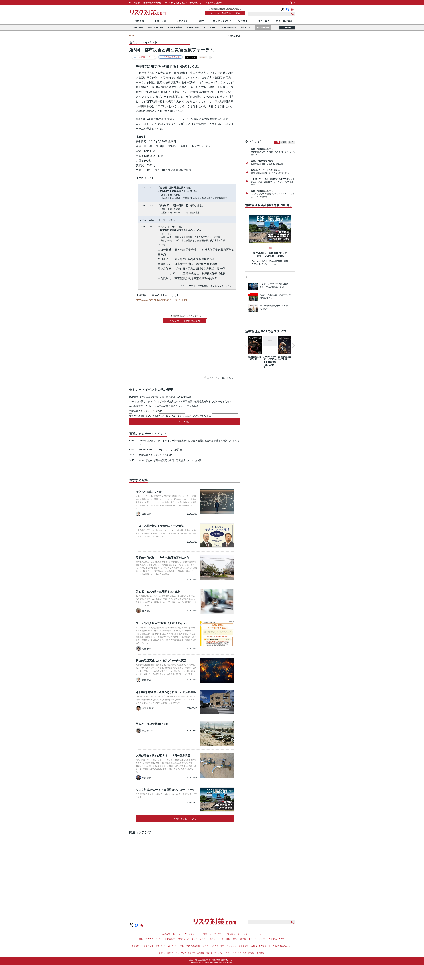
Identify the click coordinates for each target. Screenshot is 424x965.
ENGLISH (237, 953)
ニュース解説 (137, 27)
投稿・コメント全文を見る (220, 377)
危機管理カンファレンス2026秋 (145, 411)
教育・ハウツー (198, 939)
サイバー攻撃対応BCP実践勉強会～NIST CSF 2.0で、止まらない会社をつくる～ (171, 415)
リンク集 (273, 939)
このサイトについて (166, 953)
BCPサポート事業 (176, 946)
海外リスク (263, 21)
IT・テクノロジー (181, 21)
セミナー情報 (263, 27)
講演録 (243, 939)
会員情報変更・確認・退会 (153, 946)
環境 (201, 21)
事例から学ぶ (193, 27)
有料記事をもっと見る (184, 818)
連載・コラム (246, 27)
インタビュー (209, 27)
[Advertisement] (184, 871)
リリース (263, 939)
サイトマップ (181, 953)
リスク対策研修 (193, 946)
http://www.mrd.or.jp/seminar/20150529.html (161, 300)
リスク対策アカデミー (283, 946)
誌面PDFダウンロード (261, 946)
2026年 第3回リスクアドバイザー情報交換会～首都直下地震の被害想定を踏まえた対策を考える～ (180, 401)
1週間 (283, 142)
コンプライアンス (222, 21)
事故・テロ (160, 21)
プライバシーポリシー (222, 953)
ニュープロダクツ (228, 27)
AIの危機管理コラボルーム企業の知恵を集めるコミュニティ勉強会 (164, 406)
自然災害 (139, 21)
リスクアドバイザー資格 (213, 946)
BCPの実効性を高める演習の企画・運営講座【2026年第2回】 (161, 397)
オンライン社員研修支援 (237, 946)
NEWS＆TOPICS (153, 939)
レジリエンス (256, 934)
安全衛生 (243, 21)
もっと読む (184, 421)
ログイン (290, 2)
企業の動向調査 (175, 27)
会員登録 (135, 946)
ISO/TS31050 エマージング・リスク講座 (160, 449)
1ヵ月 (291, 142)
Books (282, 939)
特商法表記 (261, 953)
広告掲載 (287, 27)
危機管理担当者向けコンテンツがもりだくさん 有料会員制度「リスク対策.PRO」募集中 (182, 2)
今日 (277, 142)
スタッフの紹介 (249, 953)
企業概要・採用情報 (204, 953)
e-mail (202, 57)
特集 (141, 939)
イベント (252, 939)
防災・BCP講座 (284, 21)
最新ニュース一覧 (156, 27)
